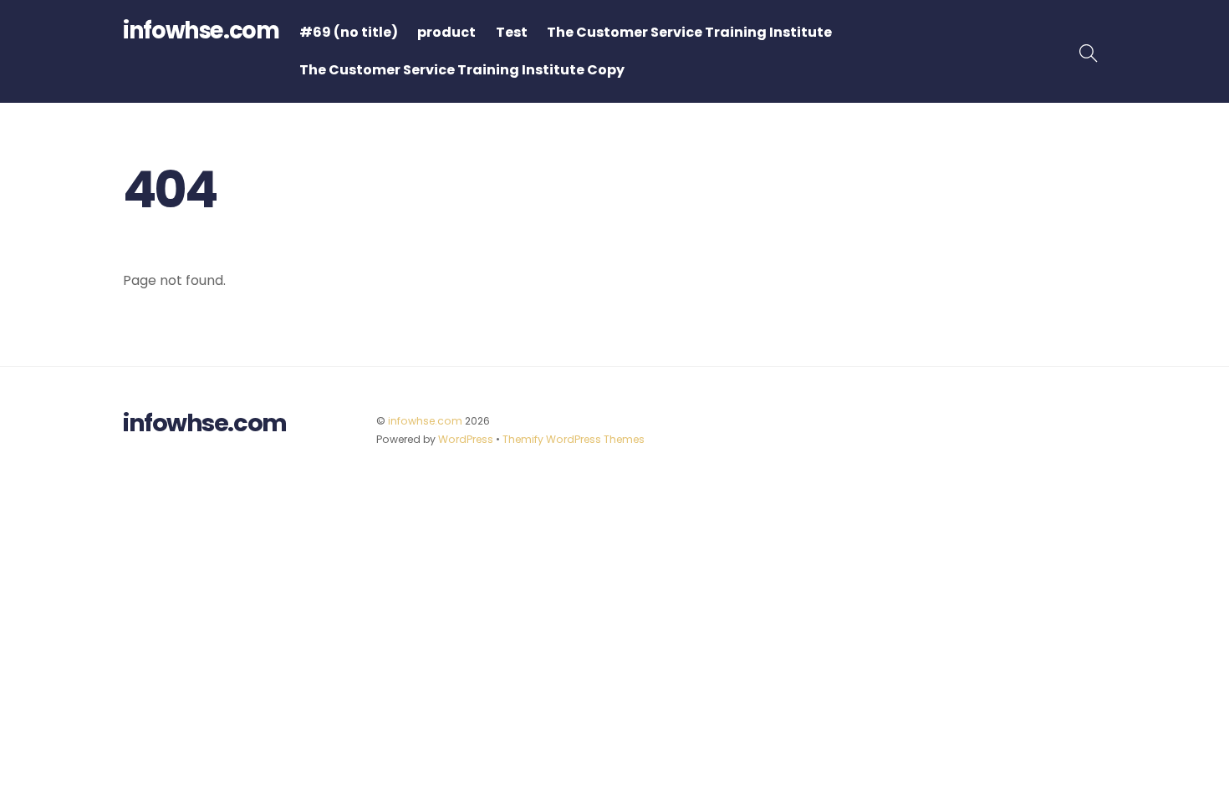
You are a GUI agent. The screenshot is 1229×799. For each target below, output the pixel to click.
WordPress (465, 439)
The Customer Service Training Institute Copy (462, 69)
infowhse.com (425, 421)
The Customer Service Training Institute (689, 32)
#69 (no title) (348, 32)
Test (512, 32)
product (446, 32)
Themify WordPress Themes (573, 439)
